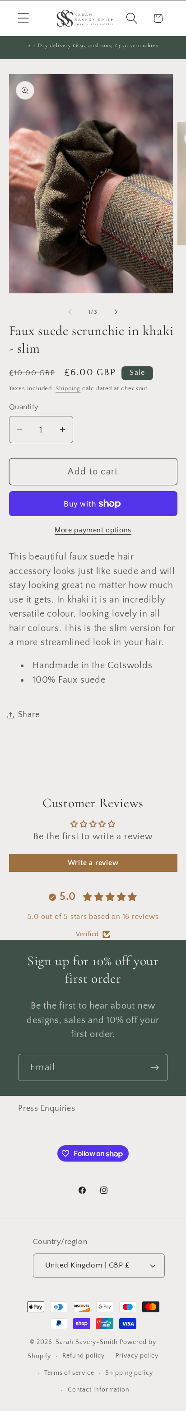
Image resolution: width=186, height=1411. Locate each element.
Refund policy (83, 1355)
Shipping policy (129, 1373)
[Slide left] (70, 312)
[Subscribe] (154, 1067)
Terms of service (69, 1373)
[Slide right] (116, 312)
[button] (23, 18)
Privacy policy (137, 1355)
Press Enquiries (46, 1108)
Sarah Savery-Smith (86, 1342)
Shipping (68, 388)
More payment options (93, 530)
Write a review (93, 863)
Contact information (99, 1389)
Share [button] (29, 714)
